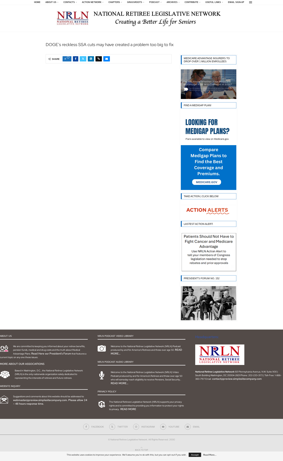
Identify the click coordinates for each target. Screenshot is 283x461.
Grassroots (134, 2)
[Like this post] (68, 57)
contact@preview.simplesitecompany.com (237, 379)
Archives (172, 2)
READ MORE (128, 409)
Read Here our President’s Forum (51, 353)
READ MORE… (119, 383)
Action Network (91, 2)
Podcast (154, 2)
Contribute (191, 2)
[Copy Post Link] (98, 58)
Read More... (210, 455)
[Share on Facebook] (75, 58)
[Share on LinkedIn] (91, 58)
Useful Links (213, 2)
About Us (50, 2)
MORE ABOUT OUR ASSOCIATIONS (22, 364)
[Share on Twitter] (83, 58)
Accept (195, 454)
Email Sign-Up (236, 2)
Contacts (69, 2)
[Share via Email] (106, 58)
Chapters (114, 2)
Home (37, 2)
